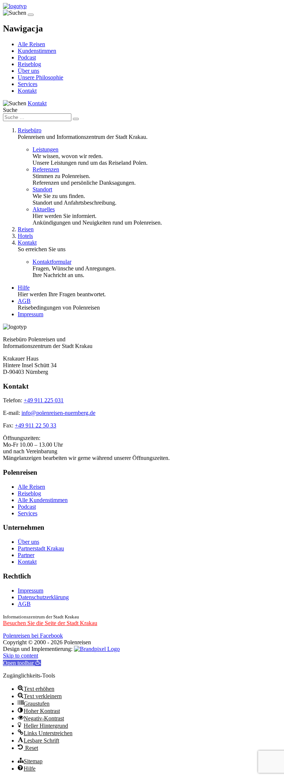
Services (27, 84)
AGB (24, 301)
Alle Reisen (31, 44)
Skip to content (20, 655)
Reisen (26, 229)
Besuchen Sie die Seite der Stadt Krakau (50, 623)
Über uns (28, 71)
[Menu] (31, 15)
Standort (42, 189)
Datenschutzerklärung (43, 597)
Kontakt (27, 91)
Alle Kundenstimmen (43, 500)
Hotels (25, 236)
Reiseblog (29, 64)
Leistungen (45, 149)
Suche (10, 110)
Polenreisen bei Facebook (33, 635)
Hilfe (24, 287)
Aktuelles (44, 209)
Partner (26, 555)
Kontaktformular (52, 262)
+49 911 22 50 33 (35, 425)
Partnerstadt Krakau (41, 548)
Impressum (30, 314)
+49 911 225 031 (44, 400)
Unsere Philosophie (40, 77)
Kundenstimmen (37, 51)
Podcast (27, 57)
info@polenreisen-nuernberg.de (58, 413)
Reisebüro (29, 130)
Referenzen (46, 169)
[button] (22, 663)
